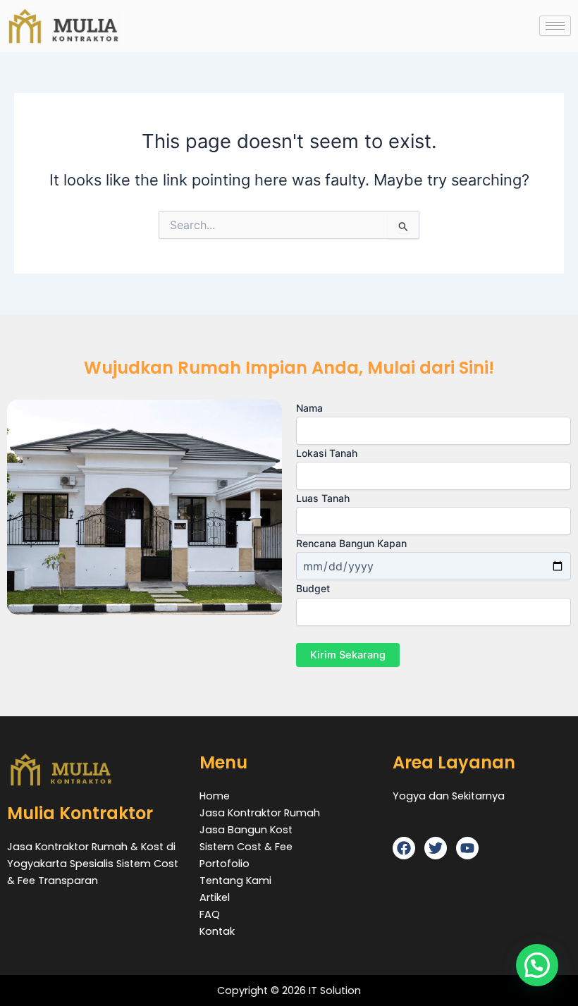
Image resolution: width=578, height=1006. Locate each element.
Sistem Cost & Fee (246, 847)
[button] (537, 965)
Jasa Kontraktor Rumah (259, 813)
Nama (309, 408)
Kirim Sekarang (348, 655)
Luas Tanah (323, 498)
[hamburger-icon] (555, 26)
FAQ (209, 914)
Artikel (214, 897)
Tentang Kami (235, 880)
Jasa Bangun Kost (246, 830)
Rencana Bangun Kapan (351, 543)
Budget (313, 588)
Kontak (217, 931)
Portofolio (224, 864)
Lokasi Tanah (326, 453)
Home (214, 796)
